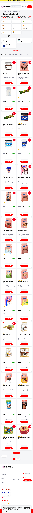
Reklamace (2, 477)
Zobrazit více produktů (16, 50)
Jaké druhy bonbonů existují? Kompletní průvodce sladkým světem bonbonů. (16, 477)
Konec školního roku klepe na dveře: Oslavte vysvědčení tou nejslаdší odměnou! (16, 474)
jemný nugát (29, 16)
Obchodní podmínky (9, 2)
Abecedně (21, 54)
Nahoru (5, 456)
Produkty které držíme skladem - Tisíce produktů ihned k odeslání (16, 480)
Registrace (2, 481)
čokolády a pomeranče (16, 17)
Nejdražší (9, 54)
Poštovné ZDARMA (3, 482)
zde (17, 509)
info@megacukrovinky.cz (28, 473)
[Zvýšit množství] (11, 81)
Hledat (20, 6)
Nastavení (5, 511)
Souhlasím (27, 508)
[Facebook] (24, 477)
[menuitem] (3, 9)
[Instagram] (25, 477)
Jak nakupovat (3, 2)
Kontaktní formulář (27, 480)
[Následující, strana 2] (17, 459)
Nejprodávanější (15, 54)
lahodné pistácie (3, 17)
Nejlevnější (4, 54)
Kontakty (2, 478)
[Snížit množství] (6, 81)
